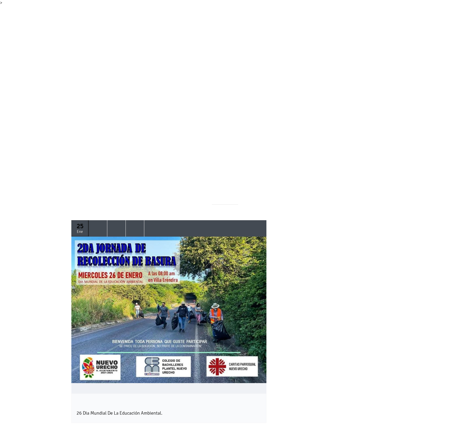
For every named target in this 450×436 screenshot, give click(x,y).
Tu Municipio (112, 17)
